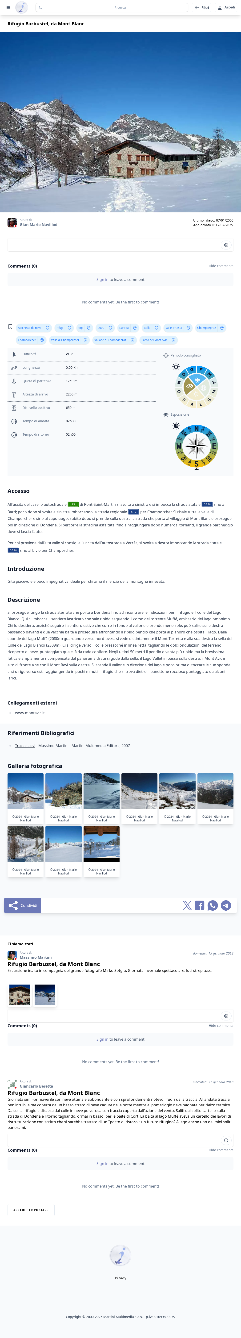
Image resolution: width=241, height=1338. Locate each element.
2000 (101, 328)
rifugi (59, 328)
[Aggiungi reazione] (226, 245)
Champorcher (27, 340)
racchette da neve (29, 328)
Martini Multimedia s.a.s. (123, 1317)
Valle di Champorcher (65, 340)
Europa (124, 328)
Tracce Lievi (25, 745)
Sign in (102, 279)
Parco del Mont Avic (154, 340)
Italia (147, 328)
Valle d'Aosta (173, 328)
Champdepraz (206, 328)
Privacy (120, 1278)
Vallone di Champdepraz (110, 340)
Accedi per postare (31, 1210)
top (80, 328)
